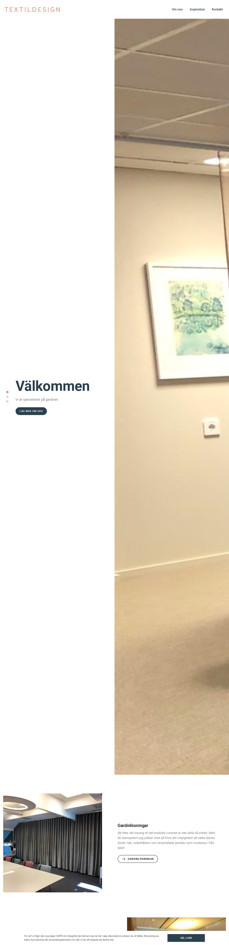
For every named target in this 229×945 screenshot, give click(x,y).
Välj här (186, 938)
